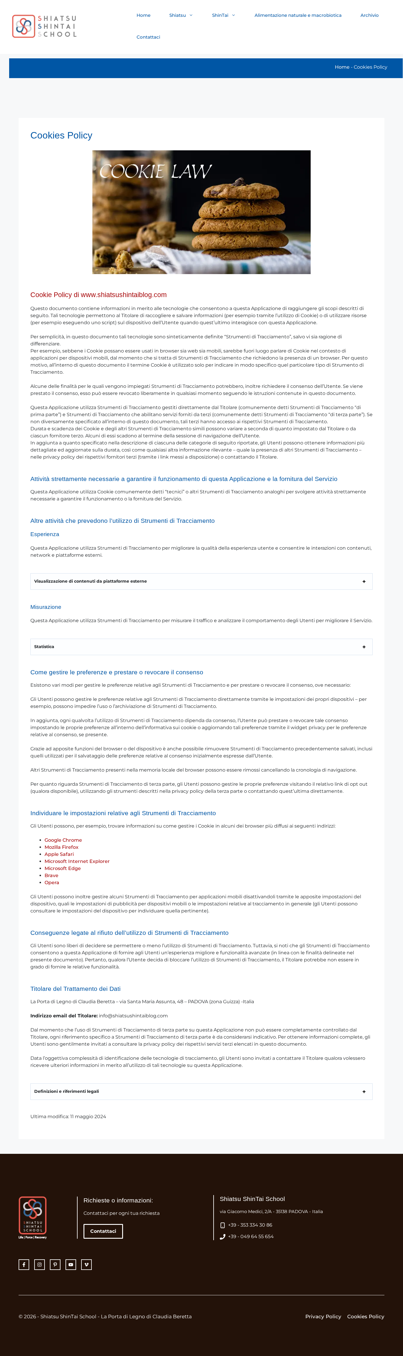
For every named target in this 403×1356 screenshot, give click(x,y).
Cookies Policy (365, 1316)
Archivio (370, 15)
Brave (51, 875)
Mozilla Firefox (61, 847)
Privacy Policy (323, 1316)
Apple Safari (59, 854)
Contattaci (148, 37)
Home (143, 15)
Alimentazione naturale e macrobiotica (298, 15)
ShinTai (220, 15)
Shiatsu (177, 15)
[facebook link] (55, 1264)
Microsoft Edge (63, 868)
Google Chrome (63, 840)
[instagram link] (24, 1264)
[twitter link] (39, 1264)
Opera (52, 882)
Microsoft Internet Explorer (77, 861)
